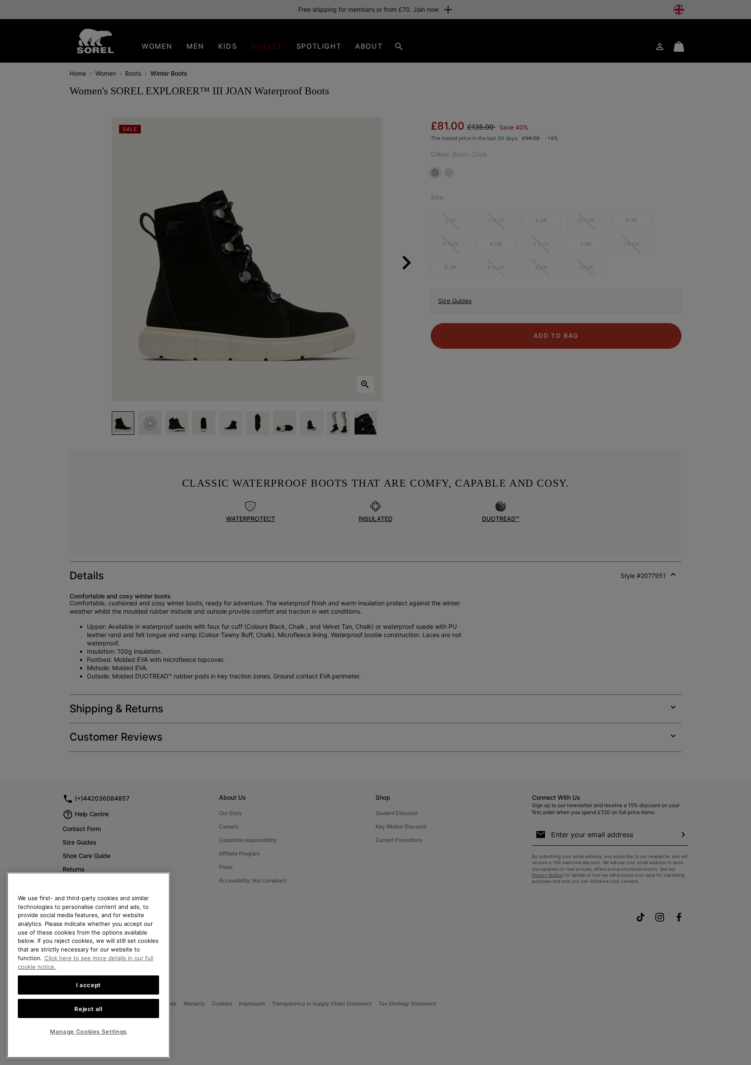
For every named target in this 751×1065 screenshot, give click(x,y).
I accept (88, 985)
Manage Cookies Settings (88, 1031)
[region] (88, 965)
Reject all (88, 1008)
